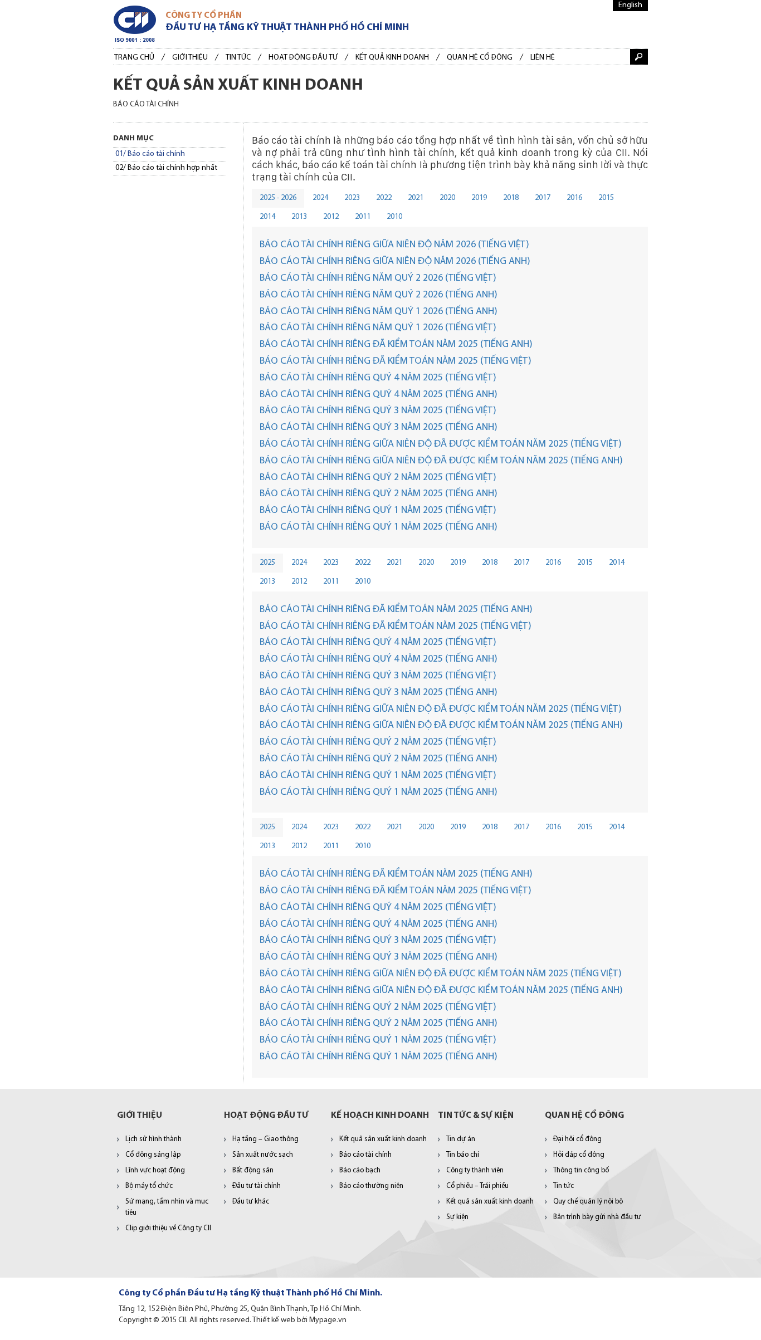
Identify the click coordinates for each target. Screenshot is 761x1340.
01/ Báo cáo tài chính (150, 154)
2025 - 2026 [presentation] (278, 198)
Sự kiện (457, 1217)
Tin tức (238, 57)
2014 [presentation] (267, 217)
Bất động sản (253, 1170)
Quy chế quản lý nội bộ (588, 1201)
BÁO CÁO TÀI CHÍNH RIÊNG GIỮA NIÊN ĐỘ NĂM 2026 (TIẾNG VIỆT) (394, 245)
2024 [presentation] (320, 198)
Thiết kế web (273, 1320)
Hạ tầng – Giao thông (265, 1139)
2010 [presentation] (394, 217)
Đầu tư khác (250, 1201)
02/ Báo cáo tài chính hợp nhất (166, 168)
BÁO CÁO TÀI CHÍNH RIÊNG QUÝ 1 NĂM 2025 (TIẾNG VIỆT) (378, 511)
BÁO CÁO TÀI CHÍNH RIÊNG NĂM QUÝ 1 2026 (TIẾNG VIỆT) (378, 328)
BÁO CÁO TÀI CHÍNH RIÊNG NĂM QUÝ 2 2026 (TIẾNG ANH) (378, 295)
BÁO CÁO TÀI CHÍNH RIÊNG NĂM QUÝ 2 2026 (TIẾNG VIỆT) (378, 278)
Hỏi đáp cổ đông (578, 1154)
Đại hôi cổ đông (577, 1139)
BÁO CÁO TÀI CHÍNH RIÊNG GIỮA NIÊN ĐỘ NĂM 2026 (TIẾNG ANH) (395, 262)
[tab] (278, 198)
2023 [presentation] (352, 198)
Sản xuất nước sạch (262, 1154)
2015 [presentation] (606, 198)
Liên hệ (542, 57)
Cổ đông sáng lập (153, 1154)
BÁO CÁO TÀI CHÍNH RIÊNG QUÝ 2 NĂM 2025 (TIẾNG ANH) (378, 494)
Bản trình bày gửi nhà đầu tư (597, 1217)
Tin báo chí (462, 1154)
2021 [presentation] (415, 198)
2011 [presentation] (362, 217)
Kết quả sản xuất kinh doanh (383, 1139)
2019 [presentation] (479, 198)
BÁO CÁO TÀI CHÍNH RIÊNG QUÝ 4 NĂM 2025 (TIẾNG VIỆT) (378, 378)
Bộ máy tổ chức (149, 1186)
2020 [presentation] (447, 198)
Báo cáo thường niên (371, 1186)
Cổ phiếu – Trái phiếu (477, 1186)
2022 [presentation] (384, 198)
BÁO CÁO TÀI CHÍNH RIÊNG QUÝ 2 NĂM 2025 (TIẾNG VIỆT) (378, 478)
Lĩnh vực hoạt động (155, 1170)
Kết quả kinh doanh (392, 57)
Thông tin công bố (581, 1170)
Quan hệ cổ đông (480, 57)
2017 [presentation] (542, 198)
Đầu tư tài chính (256, 1186)
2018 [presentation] (511, 198)
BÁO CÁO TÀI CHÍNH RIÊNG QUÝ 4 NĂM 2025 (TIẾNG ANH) (378, 395)
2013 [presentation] (299, 217)
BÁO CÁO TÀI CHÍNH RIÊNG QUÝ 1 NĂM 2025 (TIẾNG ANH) (378, 527)
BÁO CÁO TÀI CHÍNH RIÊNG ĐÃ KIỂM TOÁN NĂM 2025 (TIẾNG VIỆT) (395, 361)
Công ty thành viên (475, 1170)
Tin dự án (460, 1139)
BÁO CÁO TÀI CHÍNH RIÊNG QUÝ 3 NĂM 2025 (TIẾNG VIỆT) (378, 411)
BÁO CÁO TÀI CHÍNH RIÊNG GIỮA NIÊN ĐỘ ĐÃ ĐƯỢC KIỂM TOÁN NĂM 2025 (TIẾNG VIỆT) (441, 444)
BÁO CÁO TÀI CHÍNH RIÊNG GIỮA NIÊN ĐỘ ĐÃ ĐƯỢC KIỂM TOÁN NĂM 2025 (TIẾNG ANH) (441, 461)
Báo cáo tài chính (365, 1154)
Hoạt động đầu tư (303, 57)
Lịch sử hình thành (153, 1139)
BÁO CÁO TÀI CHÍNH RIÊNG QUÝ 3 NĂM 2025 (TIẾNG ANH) (378, 428)
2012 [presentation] (331, 217)
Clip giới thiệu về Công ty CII (168, 1228)
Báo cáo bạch (359, 1170)
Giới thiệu (190, 57)
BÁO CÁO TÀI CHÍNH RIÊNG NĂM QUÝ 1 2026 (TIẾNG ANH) (378, 312)
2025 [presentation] (267, 563)
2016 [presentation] (574, 198)
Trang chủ (134, 57)
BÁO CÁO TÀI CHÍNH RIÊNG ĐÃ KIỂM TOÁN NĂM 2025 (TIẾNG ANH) (396, 345)
